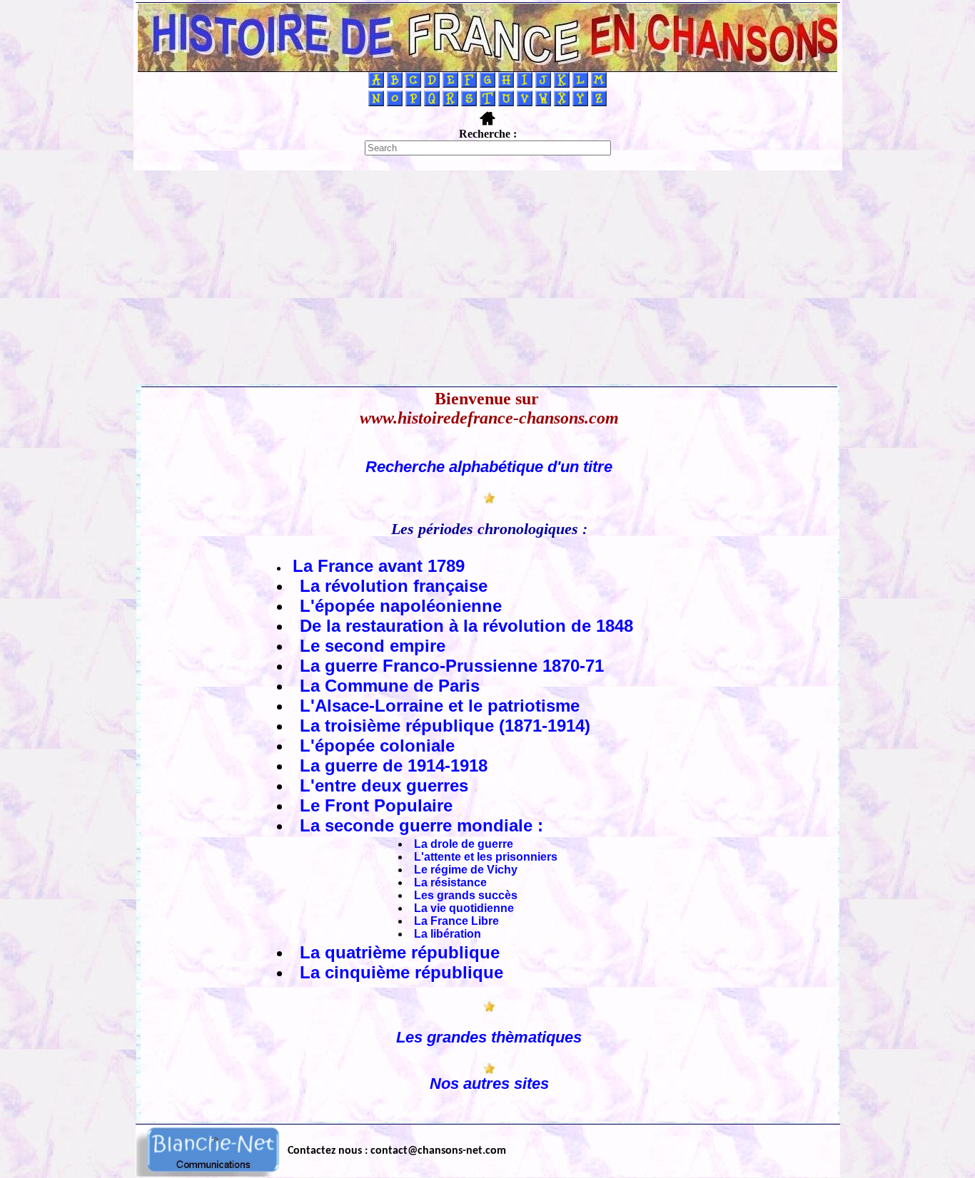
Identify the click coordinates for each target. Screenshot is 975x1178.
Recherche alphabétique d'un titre (488, 467)
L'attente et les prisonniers (485, 857)
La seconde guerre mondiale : (421, 825)
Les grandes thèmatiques (489, 1037)
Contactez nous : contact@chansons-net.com (397, 1151)
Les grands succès (465, 895)
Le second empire (372, 645)
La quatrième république (400, 952)
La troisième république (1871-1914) (445, 725)
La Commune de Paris (390, 685)
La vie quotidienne (464, 908)
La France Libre (456, 921)
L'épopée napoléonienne (401, 605)
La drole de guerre (463, 844)
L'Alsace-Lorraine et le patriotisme (440, 705)
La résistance (450, 882)
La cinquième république (401, 972)
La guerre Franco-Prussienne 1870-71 (452, 665)
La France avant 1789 (379, 565)
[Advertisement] (487, 277)
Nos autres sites (489, 1083)
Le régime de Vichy (465, 870)
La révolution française (393, 585)
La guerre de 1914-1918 (393, 765)
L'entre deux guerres (384, 785)
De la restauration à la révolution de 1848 (466, 625)
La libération (447, 934)
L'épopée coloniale (377, 745)
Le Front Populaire (376, 805)
